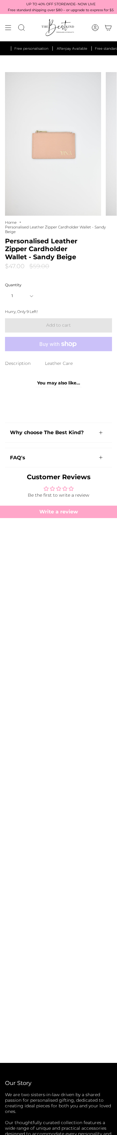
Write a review (58, 512)
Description (18, 363)
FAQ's (17, 458)
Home (11, 222)
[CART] (108, 27)
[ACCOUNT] (95, 27)
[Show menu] (8, 27)
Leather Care (59, 363)
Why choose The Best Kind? (47, 432)
